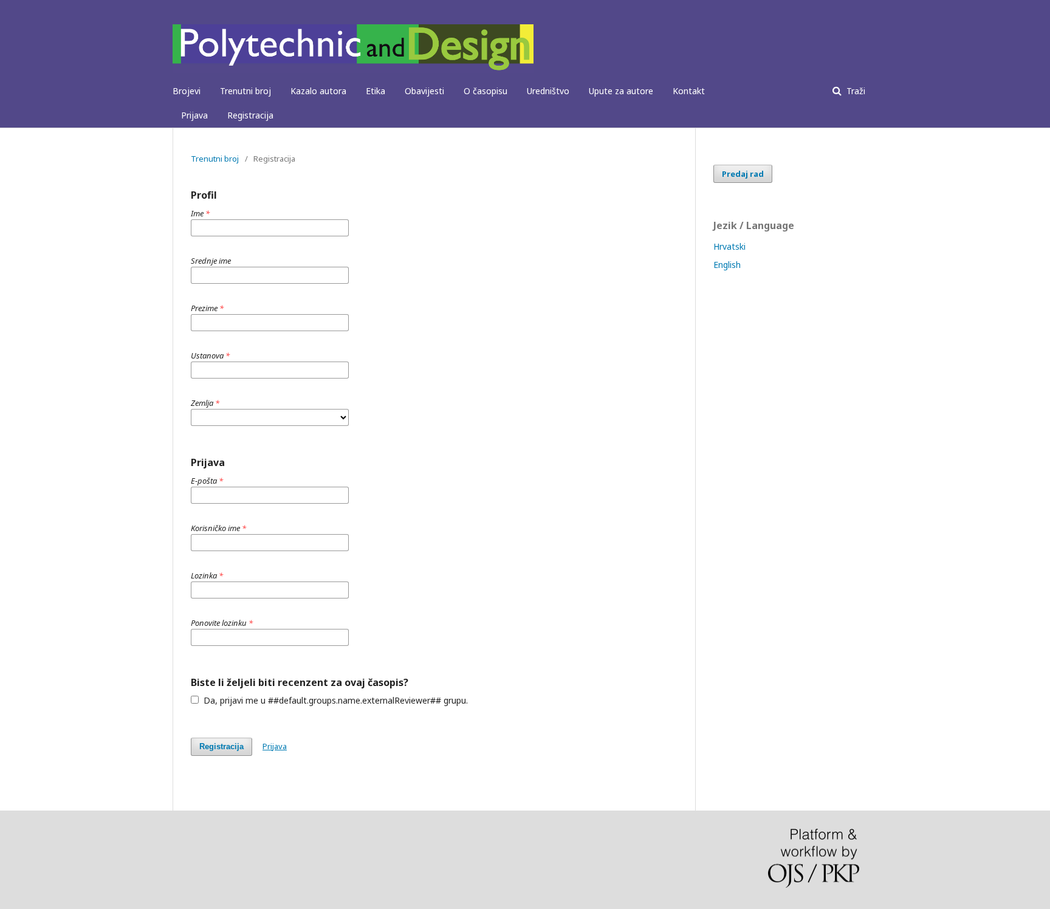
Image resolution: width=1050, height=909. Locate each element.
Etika (375, 91)
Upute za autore (621, 91)
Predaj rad (743, 173)
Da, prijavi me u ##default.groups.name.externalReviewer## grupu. (334, 700)
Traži (854, 91)
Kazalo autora (318, 91)
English (727, 264)
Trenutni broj (245, 91)
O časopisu (485, 91)
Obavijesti (424, 91)
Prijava (194, 115)
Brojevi (187, 91)
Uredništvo (548, 91)
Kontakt (689, 91)
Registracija (250, 115)
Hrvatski (729, 246)
